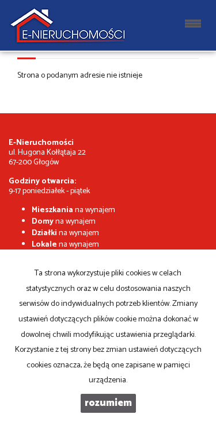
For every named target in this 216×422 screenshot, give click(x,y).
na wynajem (73, 210)
